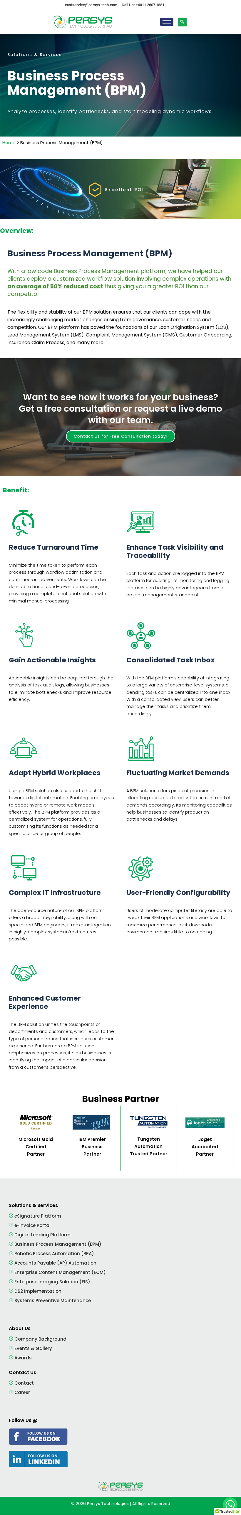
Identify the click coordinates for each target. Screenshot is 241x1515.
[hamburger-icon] (166, 22)
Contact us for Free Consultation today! (121, 436)
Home (9, 142)
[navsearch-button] (182, 22)
